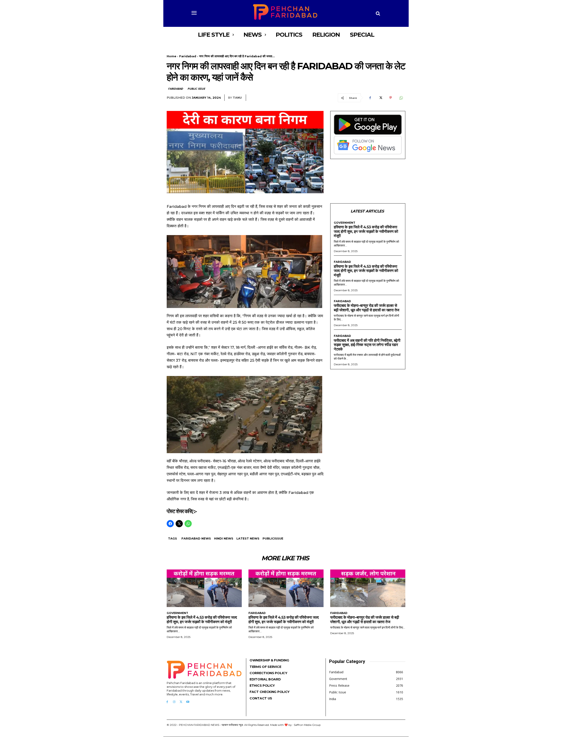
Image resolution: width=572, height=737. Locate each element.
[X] (380, 97)
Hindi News (223, 538)
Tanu (237, 97)
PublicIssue (273, 538)
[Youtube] (187, 702)
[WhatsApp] (400, 97)
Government (344, 222)
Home (171, 56)
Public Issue (196, 89)
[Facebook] (370, 97)
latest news (247, 538)
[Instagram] (174, 702)
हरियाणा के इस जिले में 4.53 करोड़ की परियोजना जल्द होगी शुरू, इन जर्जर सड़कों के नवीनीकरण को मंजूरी (366, 231)
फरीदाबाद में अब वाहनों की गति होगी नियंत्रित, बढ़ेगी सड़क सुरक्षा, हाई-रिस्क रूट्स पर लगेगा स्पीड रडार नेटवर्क (367, 344)
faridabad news (196, 538)
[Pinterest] (390, 97)
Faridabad (187, 56)
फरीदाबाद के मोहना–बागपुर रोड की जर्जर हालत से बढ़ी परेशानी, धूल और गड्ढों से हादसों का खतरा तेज (366, 307)
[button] (378, 13)
